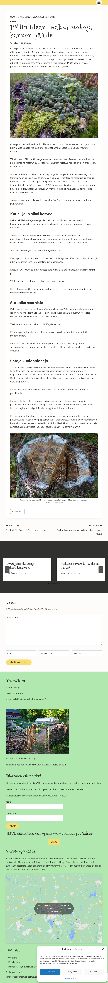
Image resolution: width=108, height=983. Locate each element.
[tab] (48, 583)
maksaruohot (17, 511)
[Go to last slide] (7, 569)
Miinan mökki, (41, 862)
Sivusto (77, 653)
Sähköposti (46, 653)
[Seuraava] (101, 569)
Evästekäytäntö (70, 978)
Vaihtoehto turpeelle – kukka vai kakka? (80, 566)
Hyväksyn (50, 972)
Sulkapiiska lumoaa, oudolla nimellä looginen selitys (79, 529)
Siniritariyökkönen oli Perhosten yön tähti (26, 528)
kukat (13, 22)
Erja (16, 43)
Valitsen (93, 972)
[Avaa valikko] (99, 2)
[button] (102, 949)
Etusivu (13, 17)
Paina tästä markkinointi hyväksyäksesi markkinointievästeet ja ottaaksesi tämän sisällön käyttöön (54, 908)
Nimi (10, 653)
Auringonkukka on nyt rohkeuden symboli (21, 566)
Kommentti (13, 617)
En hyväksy (72, 972)
